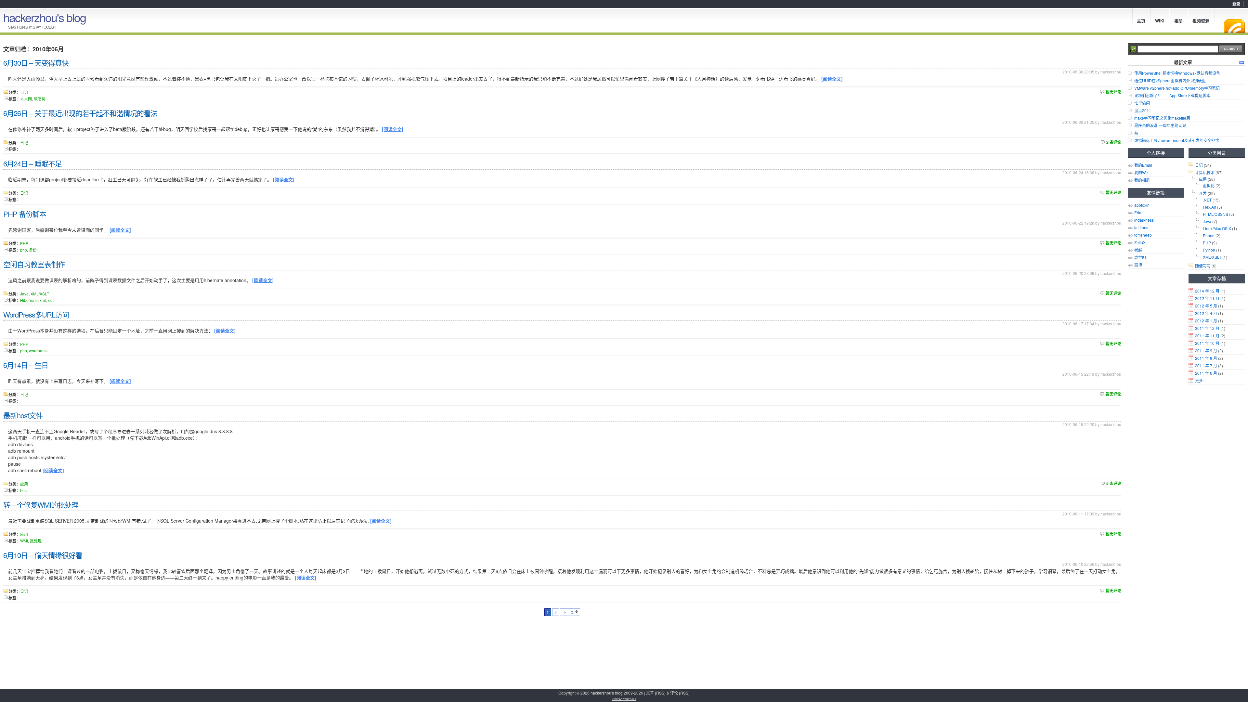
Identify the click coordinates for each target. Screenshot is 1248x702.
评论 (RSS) (680, 693)
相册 (1178, 21)
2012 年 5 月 (1206, 305)
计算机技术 (1205, 172)
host (24, 490)
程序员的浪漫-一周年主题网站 (1160, 125)
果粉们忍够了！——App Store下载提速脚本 (1172, 95)
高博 (1138, 264)
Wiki (1159, 21)
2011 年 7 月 (1206, 365)
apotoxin (1142, 205)
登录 (1236, 4)
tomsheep (1143, 235)
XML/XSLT (1212, 257)
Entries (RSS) (1234, 26)
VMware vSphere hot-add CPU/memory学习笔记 (1177, 88)
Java (1207, 221)
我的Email (1143, 165)
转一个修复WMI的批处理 (40, 505)
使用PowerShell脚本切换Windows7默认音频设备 (1177, 73)
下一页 (568, 612)
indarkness (1144, 220)
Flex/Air (1209, 207)
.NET (1207, 199)
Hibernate (29, 300)
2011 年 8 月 (1206, 358)
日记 (1199, 165)
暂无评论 (1113, 92)
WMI (24, 540)
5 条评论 (1113, 483)
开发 (1203, 193)
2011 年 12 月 (1207, 328)
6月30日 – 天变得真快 (36, 63)
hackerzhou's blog (44, 17)
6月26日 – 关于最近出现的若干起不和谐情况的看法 (80, 113)
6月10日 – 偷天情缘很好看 (42, 555)
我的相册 (1142, 180)
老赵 (1138, 250)
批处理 (36, 540)
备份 (33, 250)
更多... (1200, 380)
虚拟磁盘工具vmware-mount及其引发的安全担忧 (1176, 140)
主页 (1141, 21)
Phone (1209, 235)
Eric (1137, 212)
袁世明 (1140, 257)
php (23, 250)
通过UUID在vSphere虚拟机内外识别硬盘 (1170, 80)
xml (43, 300)
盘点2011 (1142, 110)
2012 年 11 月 (1207, 298)
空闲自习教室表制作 (34, 264)
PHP (1207, 242)
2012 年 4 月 (1206, 313)
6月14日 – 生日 (25, 365)
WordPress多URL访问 (36, 314)
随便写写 (1203, 265)
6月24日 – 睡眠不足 (32, 163)
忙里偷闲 (1142, 103)
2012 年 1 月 (1206, 320)
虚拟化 (1209, 185)
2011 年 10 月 (1207, 343)
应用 (1203, 179)
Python (1209, 250)
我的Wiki (1142, 172)
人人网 (26, 98)
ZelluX (1140, 242)
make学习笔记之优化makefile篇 (1162, 118)
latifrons (1141, 227)
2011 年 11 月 (1207, 335)
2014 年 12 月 (1207, 290)
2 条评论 (1113, 142)
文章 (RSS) (656, 693)
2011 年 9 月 (1206, 350)
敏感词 (40, 98)
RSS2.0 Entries (1241, 62)
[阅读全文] (832, 78)
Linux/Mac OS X (1217, 228)
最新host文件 (23, 415)
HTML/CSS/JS (1215, 214)
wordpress (38, 350)
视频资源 (1200, 21)
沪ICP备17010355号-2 (624, 699)
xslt (51, 300)
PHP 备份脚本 (24, 214)
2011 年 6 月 (1206, 373)
